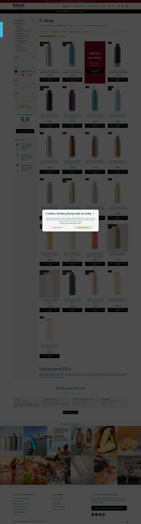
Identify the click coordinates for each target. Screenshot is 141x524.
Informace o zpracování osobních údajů (70, 223)
